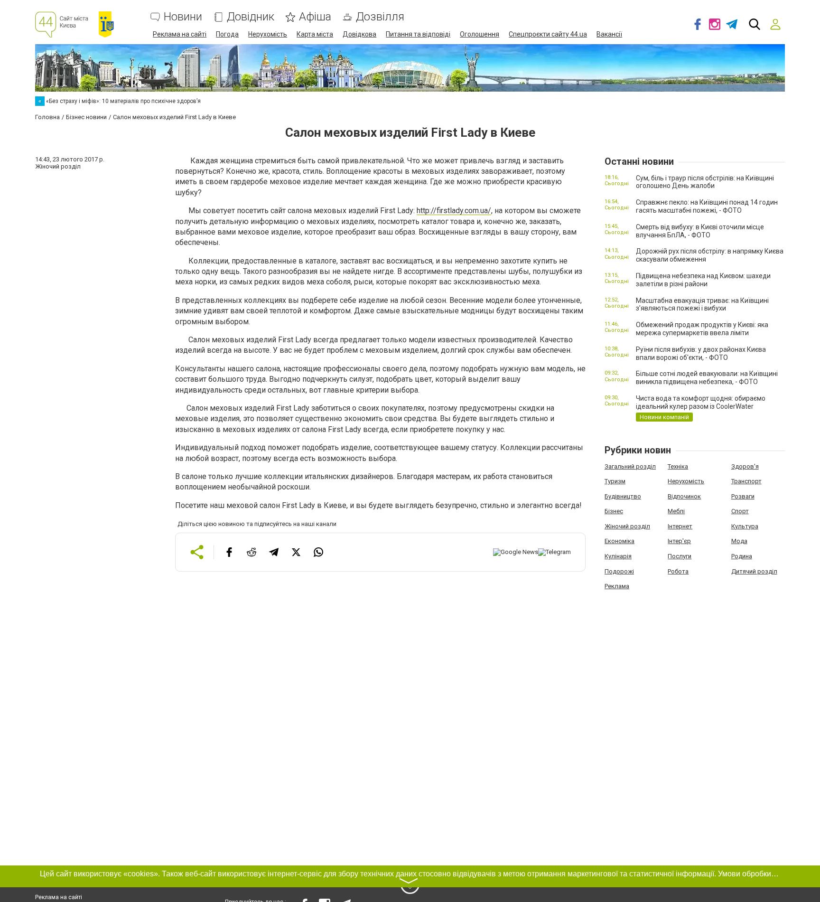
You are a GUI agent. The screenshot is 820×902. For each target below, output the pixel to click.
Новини (183, 16)
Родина (741, 556)
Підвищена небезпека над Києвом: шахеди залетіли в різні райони (703, 280)
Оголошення (479, 34)
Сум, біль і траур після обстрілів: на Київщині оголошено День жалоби (705, 182)
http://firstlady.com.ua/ (454, 210)
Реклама (617, 586)
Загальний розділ (630, 466)
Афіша (315, 16)
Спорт (740, 511)
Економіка (619, 541)
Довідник (250, 16)
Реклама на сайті (179, 34)
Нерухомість (267, 34)
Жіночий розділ (627, 526)
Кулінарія (618, 556)
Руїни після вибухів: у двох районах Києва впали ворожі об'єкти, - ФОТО (701, 353)
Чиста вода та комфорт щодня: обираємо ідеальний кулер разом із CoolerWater (700, 402)
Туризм (615, 481)
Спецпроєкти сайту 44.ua (548, 34)
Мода (739, 541)
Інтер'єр (679, 541)
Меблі (676, 511)
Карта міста (315, 34)
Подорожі (619, 571)
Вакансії (609, 34)
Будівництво (623, 496)
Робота (678, 571)
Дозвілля (380, 16)
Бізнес (614, 511)
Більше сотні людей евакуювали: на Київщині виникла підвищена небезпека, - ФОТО (707, 377)
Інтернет (680, 526)
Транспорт (746, 481)
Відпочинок (684, 496)
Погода (227, 34)
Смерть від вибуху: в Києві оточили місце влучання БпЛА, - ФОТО (700, 231)
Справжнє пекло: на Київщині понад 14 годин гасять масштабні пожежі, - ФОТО (707, 206)
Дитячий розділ (754, 571)
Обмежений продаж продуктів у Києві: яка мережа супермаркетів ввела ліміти (702, 329)
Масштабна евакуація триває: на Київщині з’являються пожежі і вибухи (702, 304)
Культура (744, 526)
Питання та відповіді (418, 34)
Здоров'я (745, 466)
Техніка (678, 466)
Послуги (679, 556)
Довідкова (359, 34)
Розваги (743, 496)
